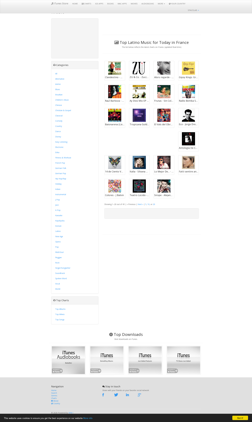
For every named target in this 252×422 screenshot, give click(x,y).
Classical (58, 115)
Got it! (240, 418)
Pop (57, 247)
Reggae (58, 257)
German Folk (60, 168)
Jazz (57, 205)
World (57, 289)
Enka (57, 152)
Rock (57, 262)
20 (154, 204)
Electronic (59, 147)
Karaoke (58, 215)
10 (148, 204)
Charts (87, 3)
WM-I (71, 412)
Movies (134, 3)
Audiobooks (147, 3)
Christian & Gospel (63, 110)
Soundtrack (60, 273)
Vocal (57, 283)
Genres (54, 395)
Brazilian (58, 94)
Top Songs (59, 319)
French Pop (60, 163)
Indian (57, 189)
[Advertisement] (74, 38)
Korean (58, 226)
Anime (58, 84)
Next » (140, 204)
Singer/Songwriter (62, 268)
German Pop (60, 173)
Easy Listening (61, 142)
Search (54, 393)
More (161, 3)
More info (87, 418)
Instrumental (60, 194)
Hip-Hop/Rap (60, 178)
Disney (58, 136)
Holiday (58, 184)
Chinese (58, 105)
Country (58, 126)
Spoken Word (61, 278)
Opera (58, 241)
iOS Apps (99, 3)
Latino (58, 231)
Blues (57, 89)
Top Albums (60, 309)
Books (110, 3)
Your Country (177, 3)
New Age (59, 236)
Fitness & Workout (63, 157)
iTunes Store (60, 3)
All (56, 73)
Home (75, 3)
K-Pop (58, 210)
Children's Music (62, 100)
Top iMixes (60, 314)
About (55, 401)
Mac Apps (122, 3)
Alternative (59, 79)
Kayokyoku (60, 220)
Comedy (58, 121)
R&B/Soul (59, 252)
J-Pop (57, 199)
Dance (58, 131)
